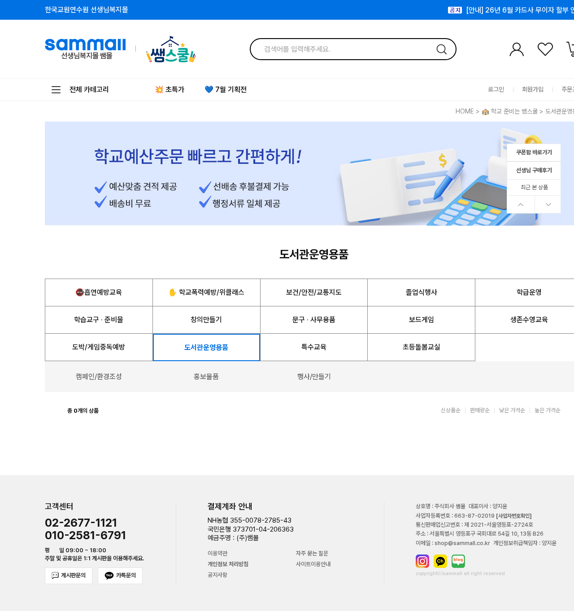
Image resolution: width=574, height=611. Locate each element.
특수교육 (313, 347)
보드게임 (421, 319)
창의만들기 (206, 319)
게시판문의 (73, 575)
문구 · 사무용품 (313, 319)
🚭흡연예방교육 (98, 292)
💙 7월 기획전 (225, 89)
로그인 (496, 89)
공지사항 (217, 575)
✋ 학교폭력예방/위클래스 (206, 292)
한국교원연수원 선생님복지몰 (86, 10)
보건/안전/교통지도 (314, 292)
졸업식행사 (421, 292)
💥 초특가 (169, 89)
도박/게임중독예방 (98, 347)
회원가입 (533, 89)
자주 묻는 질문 (312, 553)
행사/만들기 (314, 376)
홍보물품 (206, 376)
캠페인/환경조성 (99, 376)
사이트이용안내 (313, 564)
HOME (465, 111)
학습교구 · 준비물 (98, 319)
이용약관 (217, 553)
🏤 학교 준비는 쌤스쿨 (510, 111)
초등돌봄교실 (421, 347)
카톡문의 (126, 575)
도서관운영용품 (206, 347)
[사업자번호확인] (514, 516)
